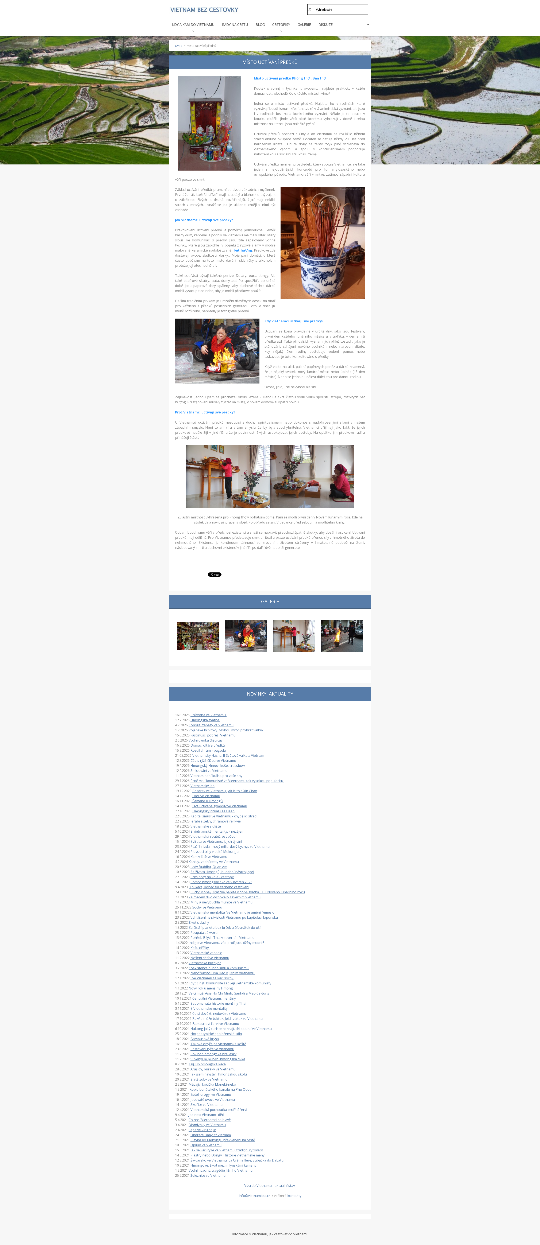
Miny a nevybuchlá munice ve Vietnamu (221, 902)
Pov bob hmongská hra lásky (213, 1054)
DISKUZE (326, 24)
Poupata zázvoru (203, 932)
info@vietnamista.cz (254, 1195)
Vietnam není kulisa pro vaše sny (216, 775)
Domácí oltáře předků (207, 745)
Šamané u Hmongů (207, 801)
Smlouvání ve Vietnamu (209, 770)
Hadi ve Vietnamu (206, 796)
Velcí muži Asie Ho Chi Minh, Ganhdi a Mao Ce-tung (229, 993)
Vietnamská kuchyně (205, 963)
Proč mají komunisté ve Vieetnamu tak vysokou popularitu (237, 780)
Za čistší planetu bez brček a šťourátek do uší (225, 927)
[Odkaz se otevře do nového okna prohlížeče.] (209, 123)
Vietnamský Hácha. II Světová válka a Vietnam (228, 755)
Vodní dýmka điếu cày (206, 740)
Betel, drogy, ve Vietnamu (210, 1094)
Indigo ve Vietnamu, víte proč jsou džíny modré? (227, 942)
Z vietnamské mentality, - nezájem (217, 831)
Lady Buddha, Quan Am (208, 866)
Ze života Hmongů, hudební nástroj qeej (222, 871)
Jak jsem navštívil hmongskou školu (218, 1074)
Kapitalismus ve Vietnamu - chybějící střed (223, 816)
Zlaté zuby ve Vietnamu (209, 1079)
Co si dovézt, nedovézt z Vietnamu (219, 1013)
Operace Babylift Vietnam (210, 1135)
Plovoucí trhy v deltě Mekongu (214, 851)
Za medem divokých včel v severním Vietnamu (225, 897)
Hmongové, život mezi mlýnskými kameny (223, 1165)
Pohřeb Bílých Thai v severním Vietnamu (222, 937)
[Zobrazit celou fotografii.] (198, 636)
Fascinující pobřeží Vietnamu (213, 735)
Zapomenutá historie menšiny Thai (218, 1003)
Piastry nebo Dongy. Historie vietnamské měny (227, 1155)
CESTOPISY (281, 24)
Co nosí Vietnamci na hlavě (210, 1119)
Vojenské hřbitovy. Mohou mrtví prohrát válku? (226, 730)
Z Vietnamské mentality (209, 1008)
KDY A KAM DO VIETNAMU (193, 24)
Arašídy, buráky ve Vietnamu (212, 1069)
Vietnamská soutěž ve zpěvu (212, 836)
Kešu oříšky (200, 947)
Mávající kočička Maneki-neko (212, 1084)
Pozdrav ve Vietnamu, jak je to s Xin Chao (224, 791)
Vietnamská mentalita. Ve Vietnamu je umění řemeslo (232, 912)
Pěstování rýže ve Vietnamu (212, 1049)
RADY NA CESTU (235, 24)
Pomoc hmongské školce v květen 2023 (221, 882)
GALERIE (304, 24)
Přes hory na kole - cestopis (212, 877)
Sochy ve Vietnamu (207, 907)
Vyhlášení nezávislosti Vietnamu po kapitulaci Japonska (234, 917)
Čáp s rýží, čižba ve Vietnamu (213, 760)
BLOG (260, 24)
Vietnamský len (202, 785)
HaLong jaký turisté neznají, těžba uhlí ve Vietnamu (231, 1028)
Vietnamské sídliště (205, 826)
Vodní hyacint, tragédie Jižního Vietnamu (221, 1170)
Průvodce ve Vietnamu (208, 715)
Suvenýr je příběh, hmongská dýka (217, 1059)
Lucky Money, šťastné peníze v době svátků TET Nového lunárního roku (247, 892)
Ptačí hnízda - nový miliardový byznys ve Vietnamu (230, 846)
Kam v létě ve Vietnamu (209, 856)
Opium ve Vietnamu (205, 1145)
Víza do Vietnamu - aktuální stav (270, 1185)
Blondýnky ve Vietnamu (207, 1125)
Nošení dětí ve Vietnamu (209, 958)
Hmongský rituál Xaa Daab (213, 811)
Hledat (310, 9)
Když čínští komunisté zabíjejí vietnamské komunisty (230, 983)
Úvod (178, 46)
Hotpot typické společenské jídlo (216, 1033)
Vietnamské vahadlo (206, 952)
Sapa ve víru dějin (202, 1130)
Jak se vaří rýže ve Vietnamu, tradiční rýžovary (226, 1150)
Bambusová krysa (204, 1038)
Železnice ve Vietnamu (207, 1175)
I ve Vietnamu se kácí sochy (212, 978)
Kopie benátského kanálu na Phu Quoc (220, 1089)
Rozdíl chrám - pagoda (208, 750)
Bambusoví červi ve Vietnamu (215, 1023)
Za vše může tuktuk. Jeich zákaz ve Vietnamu (227, 1018)
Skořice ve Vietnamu (206, 1104)
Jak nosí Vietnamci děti (206, 1114)
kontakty (294, 1195)
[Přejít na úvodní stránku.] (204, 10)
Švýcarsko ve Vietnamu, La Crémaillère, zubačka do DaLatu (237, 1160)
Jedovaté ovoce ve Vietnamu (213, 1099)
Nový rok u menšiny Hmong (211, 988)
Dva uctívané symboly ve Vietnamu (219, 806)
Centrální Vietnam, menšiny (214, 998)
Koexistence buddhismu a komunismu (219, 968)
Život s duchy (199, 922)
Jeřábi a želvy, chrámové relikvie (215, 821)
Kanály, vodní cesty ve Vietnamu (214, 861)
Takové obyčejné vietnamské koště (218, 1044)
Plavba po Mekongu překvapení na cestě (222, 1140)
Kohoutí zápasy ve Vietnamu (211, 725)
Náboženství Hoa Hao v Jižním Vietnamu (222, 973)
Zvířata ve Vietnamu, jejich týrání (216, 841)
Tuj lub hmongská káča (207, 1064)
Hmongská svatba (205, 720)
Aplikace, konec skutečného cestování (219, 887)
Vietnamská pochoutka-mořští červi (219, 1109)
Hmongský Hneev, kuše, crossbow (217, 765)
